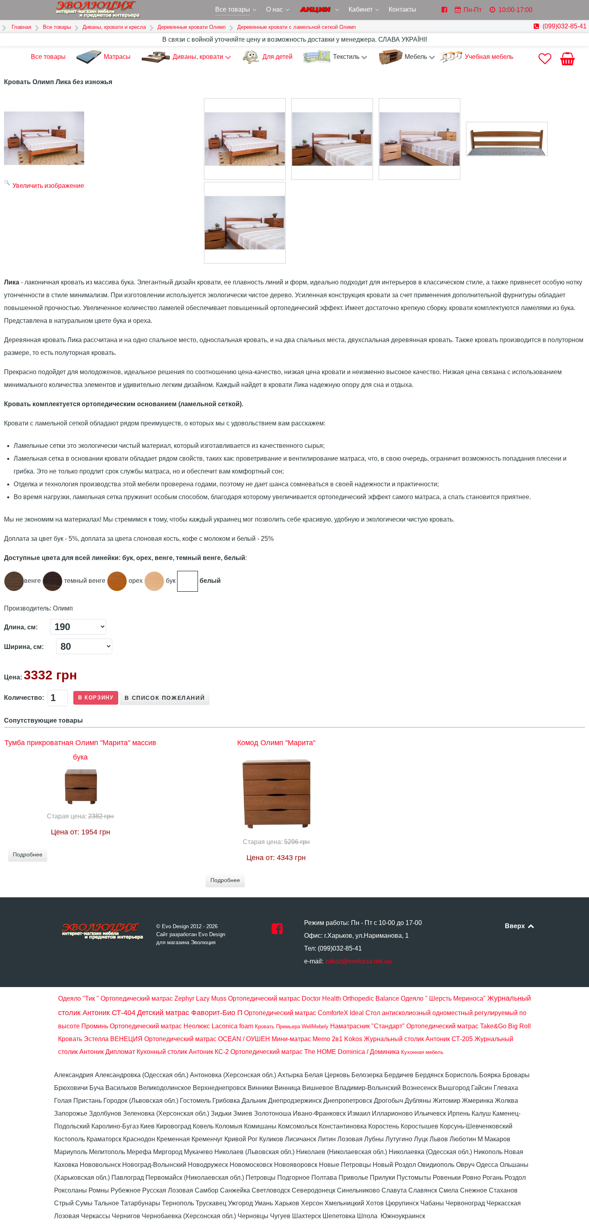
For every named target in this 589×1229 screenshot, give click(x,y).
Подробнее (27, 854)
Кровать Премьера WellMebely (292, 1026)
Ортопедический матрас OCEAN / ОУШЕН (207, 1039)
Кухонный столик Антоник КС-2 (183, 1051)
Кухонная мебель (422, 1052)
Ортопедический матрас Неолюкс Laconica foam (181, 1026)
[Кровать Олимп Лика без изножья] (245, 139)
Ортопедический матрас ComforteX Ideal (304, 1012)
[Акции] (320, 10)
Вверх (515, 926)
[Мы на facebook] (277, 931)
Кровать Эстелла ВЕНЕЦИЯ (100, 1039)
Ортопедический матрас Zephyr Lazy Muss (163, 998)
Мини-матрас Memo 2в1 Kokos (317, 1039)
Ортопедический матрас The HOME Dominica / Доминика (314, 1051)
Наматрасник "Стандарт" (367, 1026)
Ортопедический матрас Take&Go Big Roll (468, 1026)
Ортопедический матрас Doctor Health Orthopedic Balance (313, 998)
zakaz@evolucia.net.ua (358, 961)
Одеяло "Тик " (78, 998)
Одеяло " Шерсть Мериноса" (443, 998)
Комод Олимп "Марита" (276, 743)
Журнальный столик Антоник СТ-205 (418, 1039)
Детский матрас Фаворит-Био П (189, 1013)
